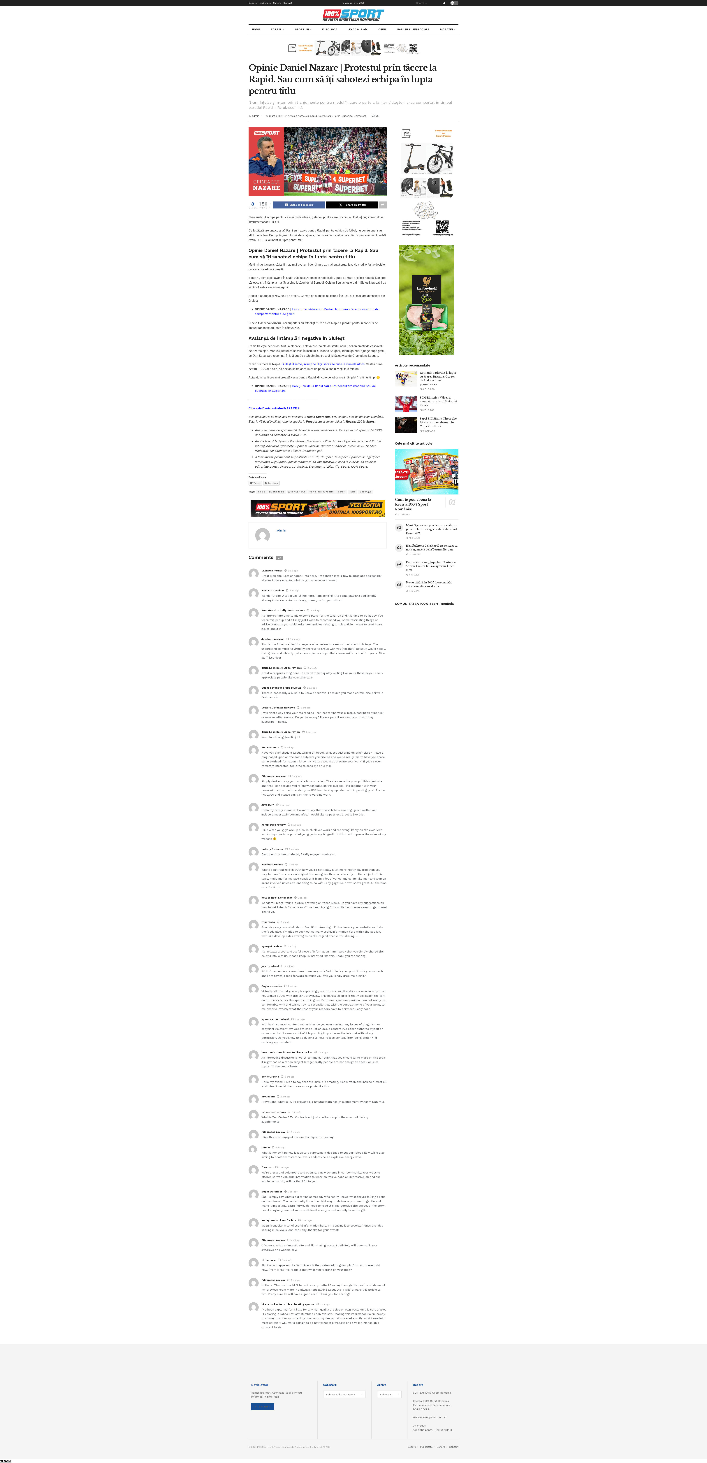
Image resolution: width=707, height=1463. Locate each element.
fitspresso (268, 921)
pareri (341, 491)
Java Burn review (272, 590)
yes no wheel (270, 966)
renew (265, 1147)
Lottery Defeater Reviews (278, 707)
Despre (253, 3)
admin (255, 116)
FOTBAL (276, 29)
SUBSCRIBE (262, 1406)
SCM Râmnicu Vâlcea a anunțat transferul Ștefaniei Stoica (438, 401)
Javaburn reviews (272, 639)
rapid (352, 491)
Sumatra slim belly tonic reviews (283, 610)
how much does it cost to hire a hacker (286, 1052)
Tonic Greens (270, 747)
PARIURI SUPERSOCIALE (413, 29)
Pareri (337, 116)
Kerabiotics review (273, 824)
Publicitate (265, 3)
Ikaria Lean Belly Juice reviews (281, 667)
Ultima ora (360, 116)
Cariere (277, 3)
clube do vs (269, 1260)
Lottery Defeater (272, 849)
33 (377, 115)
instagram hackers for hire (278, 1220)
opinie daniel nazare (321, 491)
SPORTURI (302, 29)
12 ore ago (428, 431)
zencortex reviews (273, 1112)
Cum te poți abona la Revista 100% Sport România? (413, 504)
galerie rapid (276, 491)
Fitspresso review (273, 1131)
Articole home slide (299, 116)
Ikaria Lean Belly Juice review (280, 731)
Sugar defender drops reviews (281, 687)
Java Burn (267, 804)
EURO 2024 (329, 29)
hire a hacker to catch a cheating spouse (287, 1304)
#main (261, 491)
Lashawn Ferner (271, 570)
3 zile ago (428, 410)
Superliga (347, 116)
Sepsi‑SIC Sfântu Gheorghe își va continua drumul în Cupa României (438, 422)
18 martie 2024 (275, 116)
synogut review (271, 946)
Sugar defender (271, 986)
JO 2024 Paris (357, 29)
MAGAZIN (446, 29)
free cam (267, 1167)
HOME (256, 29)
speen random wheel (275, 1019)
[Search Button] (443, 3)
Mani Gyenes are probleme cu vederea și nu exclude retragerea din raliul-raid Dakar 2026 (431, 529)
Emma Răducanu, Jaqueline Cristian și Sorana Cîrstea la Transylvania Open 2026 (431, 566)
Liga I (329, 116)
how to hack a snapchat (276, 897)
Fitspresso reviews (273, 776)
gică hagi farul (297, 491)
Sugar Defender (271, 1191)
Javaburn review (272, 864)
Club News (318, 116)
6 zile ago (428, 389)
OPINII (382, 29)
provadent (268, 1096)
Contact (287, 3)
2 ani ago (293, 570)
